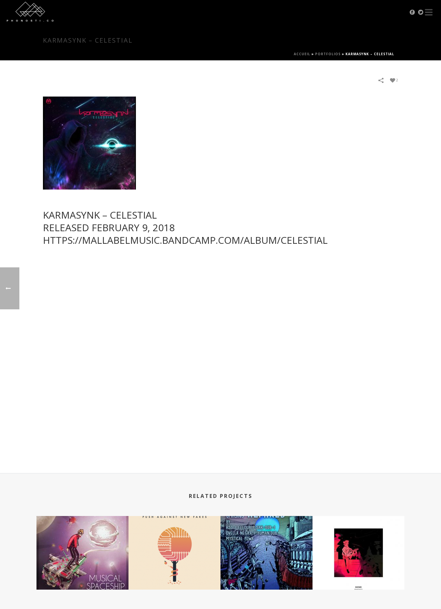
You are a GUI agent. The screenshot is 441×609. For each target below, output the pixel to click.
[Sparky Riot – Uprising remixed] (267, 541)
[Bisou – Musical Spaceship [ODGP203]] (82, 541)
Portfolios (328, 54)
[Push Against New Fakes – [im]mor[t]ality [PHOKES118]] (174, 541)
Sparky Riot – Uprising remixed (266, 572)
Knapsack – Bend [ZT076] (358, 572)
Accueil (302, 54)
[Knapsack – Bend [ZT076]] (359, 541)
